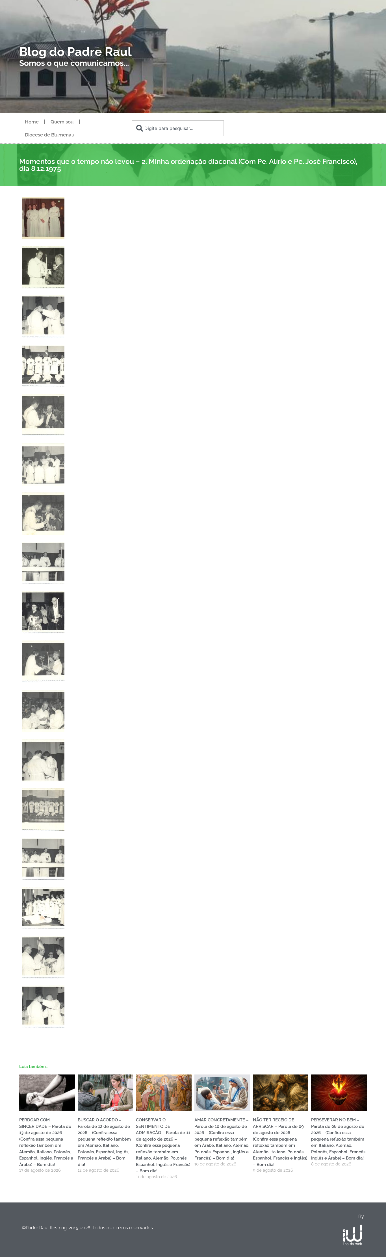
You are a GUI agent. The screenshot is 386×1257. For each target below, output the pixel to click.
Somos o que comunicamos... (74, 63)
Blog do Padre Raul (75, 52)
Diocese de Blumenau (49, 135)
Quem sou (62, 122)
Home (32, 122)
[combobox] (178, 128)
